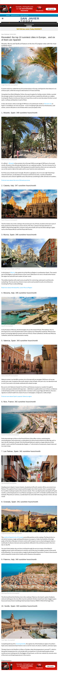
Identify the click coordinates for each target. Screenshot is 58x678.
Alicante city (48, 101)
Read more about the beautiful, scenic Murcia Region (16, 285)
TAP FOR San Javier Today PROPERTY (29, 26)
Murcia (12, 270)
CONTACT (8, 12)
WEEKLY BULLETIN (24, 12)
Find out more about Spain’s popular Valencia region (16, 394)
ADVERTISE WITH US (15, 12)
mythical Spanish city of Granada (13, 534)
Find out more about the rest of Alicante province (15, 177)
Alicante (11, 160)
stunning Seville (20, 641)
